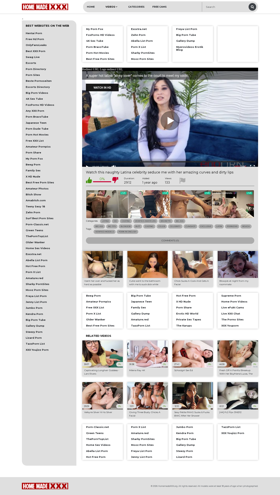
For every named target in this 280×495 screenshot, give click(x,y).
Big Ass (179, 221)
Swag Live (33, 57)
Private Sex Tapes (188, 319)
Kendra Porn (34, 314)
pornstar (232, 226)
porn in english (127, 231)
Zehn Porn (33, 212)
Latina (105, 221)
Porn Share (33, 152)
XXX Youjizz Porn (37, 349)
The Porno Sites (232, 319)
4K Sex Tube (34, 98)
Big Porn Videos (37, 92)
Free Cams (159, 6)
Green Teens (34, 230)
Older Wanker (35, 242)
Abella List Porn (36, 260)
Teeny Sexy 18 (35, 206)
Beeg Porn (33, 164)
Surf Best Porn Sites (40, 218)
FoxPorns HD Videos (40, 104)
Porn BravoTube (37, 116)
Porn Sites (33, 75)
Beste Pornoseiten (39, 80)
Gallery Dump (35, 325)
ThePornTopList (37, 236)
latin (219, 226)
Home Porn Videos (234, 301)
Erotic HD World (187, 313)
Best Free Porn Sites (40, 182)
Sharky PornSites (37, 284)
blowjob (125, 226)
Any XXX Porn (35, 110)
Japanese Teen (36, 122)
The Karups (184, 325)
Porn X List (33, 272)
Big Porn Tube (36, 320)
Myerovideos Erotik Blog (189, 48)
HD (115, 221)
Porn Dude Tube (37, 128)
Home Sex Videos (38, 248)
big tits (112, 226)
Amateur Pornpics (38, 146)
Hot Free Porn (35, 266)
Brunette (166, 221)
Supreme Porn (231, 295)
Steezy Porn (34, 332)
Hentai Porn (34, 33)
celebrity (175, 226)
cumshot (190, 226)
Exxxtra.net (33, 254)
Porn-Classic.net (37, 224)
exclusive (205, 226)
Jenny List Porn (36, 302)
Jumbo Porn (34, 307)
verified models (104, 231)
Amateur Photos (37, 188)
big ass (99, 226)
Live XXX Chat (230, 313)
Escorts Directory (38, 87)
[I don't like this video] (115, 181)
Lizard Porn (34, 337)
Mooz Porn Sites (37, 290)
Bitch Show (33, 194)
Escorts (31, 63)
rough (246, 226)
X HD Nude (33, 176)
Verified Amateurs (145, 221)
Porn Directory (36, 69)
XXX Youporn (230, 325)
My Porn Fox (34, 158)
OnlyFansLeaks (36, 45)
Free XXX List (35, 140)
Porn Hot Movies (37, 134)
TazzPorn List (35, 343)
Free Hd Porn (35, 39)
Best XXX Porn (35, 51)
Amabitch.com (36, 200)
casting (149, 226)
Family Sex (33, 170)
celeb (161, 226)
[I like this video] (89, 181)
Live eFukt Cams (232, 307)
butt (137, 226)
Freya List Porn (36, 296)
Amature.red (34, 278)
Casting (126, 221)
